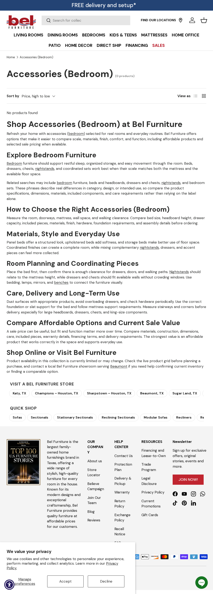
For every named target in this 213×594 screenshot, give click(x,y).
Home (11, 57)
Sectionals (39, 417)
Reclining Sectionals (118, 417)
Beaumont (118, 366)
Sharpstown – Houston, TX (109, 393)
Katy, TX (19, 393)
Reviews (93, 520)
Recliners (184, 417)
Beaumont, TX (152, 393)
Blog (91, 511)
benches (61, 282)
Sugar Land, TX (184, 393)
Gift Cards (149, 515)
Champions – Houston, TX (56, 393)
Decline (106, 581)
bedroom (76, 133)
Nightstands (179, 272)
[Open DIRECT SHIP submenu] (209, 30)
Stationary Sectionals (75, 417)
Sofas (17, 417)
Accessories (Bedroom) (36, 57)
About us (94, 461)
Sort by (13, 96)
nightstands (44, 168)
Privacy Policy (152, 492)
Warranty (122, 492)
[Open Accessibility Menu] (9, 584)
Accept (65, 581)
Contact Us (123, 456)
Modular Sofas (155, 417)
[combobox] (86, 20)
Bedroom (14, 163)
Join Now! (188, 479)
